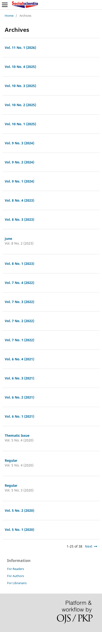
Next (88, 546)
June (8, 238)
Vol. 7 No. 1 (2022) (19, 340)
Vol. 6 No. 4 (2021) (19, 359)
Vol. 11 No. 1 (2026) (20, 47)
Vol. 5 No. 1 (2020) (19, 529)
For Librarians (17, 583)
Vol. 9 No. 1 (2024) (19, 181)
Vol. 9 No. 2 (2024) (19, 162)
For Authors (15, 576)
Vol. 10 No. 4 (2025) (20, 66)
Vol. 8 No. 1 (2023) (19, 263)
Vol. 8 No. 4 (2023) (19, 200)
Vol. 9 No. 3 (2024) (19, 143)
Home (9, 15)
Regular (11, 460)
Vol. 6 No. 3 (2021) (19, 378)
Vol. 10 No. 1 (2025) (20, 124)
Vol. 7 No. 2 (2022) (19, 321)
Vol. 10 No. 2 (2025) (20, 105)
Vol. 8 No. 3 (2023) (19, 219)
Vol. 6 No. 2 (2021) (19, 397)
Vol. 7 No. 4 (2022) (19, 282)
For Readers (15, 569)
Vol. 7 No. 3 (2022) (19, 301)
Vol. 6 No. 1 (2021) (19, 416)
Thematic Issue (17, 435)
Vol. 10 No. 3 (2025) (20, 85)
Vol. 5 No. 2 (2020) (19, 510)
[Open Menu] (4, 4)
